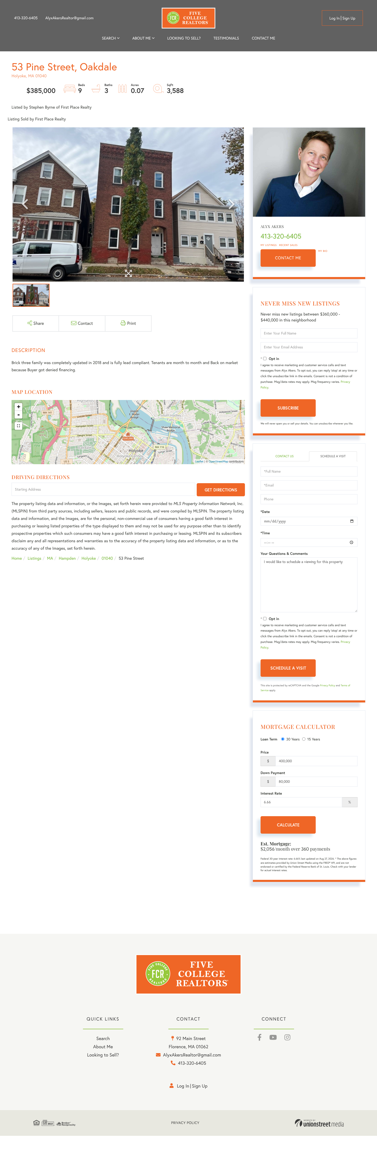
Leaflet (199, 461)
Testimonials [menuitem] (226, 38)
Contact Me (288, 258)
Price (265, 752)
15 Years (313, 739)
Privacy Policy (327, 685)
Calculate (288, 824)
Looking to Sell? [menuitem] (184, 38)
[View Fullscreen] (18, 426)
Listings (34, 558)
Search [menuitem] (109, 38)
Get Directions (221, 489)
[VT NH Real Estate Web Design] (319, 1123)
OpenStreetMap (218, 461)
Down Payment (273, 772)
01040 (107, 558)
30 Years (293, 739)
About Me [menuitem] (103, 1047)
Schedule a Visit (333, 456)
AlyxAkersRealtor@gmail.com (69, 18)
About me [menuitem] (141, 38)
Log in (334, 18)
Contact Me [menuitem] (263, 38)
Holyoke (89, 558)
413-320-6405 (26, 18)
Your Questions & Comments (284, 553)
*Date (265, 511)
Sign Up (348, 18)
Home (17, 558)
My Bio (323, 251)
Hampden (67, 558)
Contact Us (284, 456)
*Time (265, 533)
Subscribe (288, 408)
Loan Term (269, 739)
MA (50, 558)
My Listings (269, 245)
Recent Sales (288, 245)
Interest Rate (271, 793)
